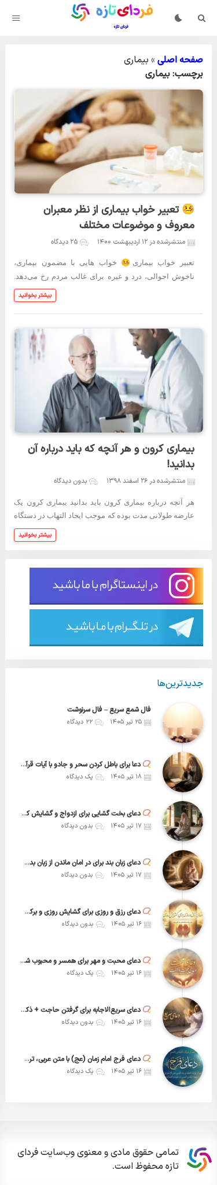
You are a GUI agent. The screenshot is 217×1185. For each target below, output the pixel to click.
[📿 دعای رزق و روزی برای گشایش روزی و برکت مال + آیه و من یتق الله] (183, 919)
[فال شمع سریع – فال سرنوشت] (183, 723)
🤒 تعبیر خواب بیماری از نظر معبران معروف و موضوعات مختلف (118, 217)
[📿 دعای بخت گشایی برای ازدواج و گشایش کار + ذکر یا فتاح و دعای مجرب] (183, 821)
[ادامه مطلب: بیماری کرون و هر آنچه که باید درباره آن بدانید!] (35, 535)
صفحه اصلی (180, 60)
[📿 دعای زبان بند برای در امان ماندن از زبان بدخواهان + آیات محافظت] (183, 870)
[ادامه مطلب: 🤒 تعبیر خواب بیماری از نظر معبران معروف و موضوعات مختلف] (35, 295)
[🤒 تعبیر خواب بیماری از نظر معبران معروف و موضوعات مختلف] (108, 141)
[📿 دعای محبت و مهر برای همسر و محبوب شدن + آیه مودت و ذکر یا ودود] (183, 968)
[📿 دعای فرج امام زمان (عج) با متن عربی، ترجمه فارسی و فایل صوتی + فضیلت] (183, 1066)
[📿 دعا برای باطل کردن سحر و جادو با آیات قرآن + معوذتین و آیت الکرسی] (183, 772)
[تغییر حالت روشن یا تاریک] (178, 18)
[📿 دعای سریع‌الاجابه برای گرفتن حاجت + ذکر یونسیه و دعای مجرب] (183, 1017)
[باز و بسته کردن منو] (16, 18)
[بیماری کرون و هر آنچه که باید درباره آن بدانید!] (108, 381)
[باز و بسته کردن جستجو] (201, 18)
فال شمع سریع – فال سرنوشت (109, 710)
